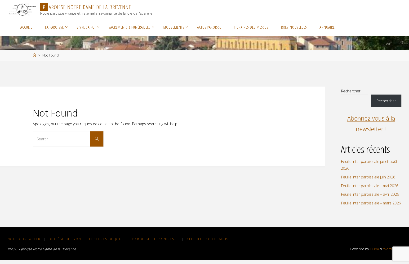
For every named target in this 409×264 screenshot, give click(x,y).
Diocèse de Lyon (65, 239)
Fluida (374, 249)
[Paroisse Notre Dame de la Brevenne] (22, 9)
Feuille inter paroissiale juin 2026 (368, 177)
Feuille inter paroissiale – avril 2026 (370, 194)
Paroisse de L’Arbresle (155, 239)
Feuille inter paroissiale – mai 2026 (369, 185)
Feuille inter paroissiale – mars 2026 (371, 203)
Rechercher (350, 91)
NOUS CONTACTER (24, 239)
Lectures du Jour (106, 239)
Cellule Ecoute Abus (208, 239)
